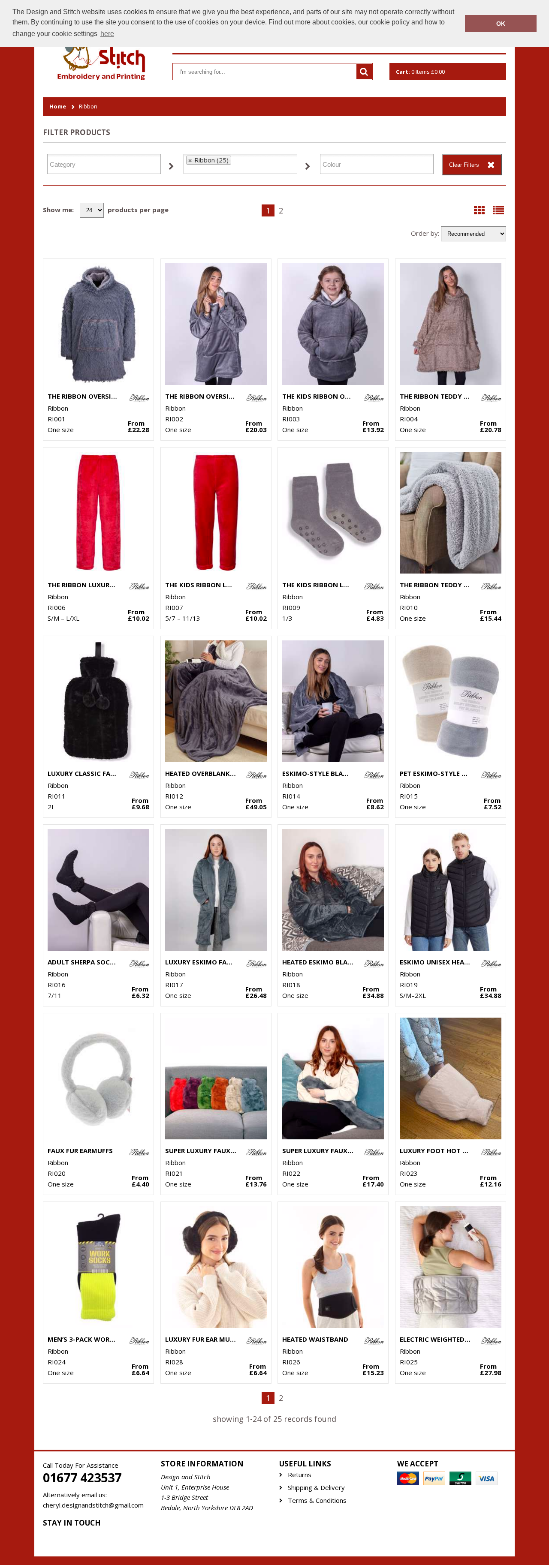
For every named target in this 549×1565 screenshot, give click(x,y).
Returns (299, 1475)
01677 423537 (82, 1477)
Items (420, 71)
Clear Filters (464, 165)
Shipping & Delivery (316, 1487)
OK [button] (500, 23)
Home (57, 106)
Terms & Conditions (317, 1500)
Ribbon (88, 106)
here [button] (107, 33)
